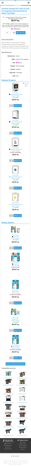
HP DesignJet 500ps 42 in (8, 394)
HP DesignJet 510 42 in (22, 402)
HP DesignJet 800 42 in (8, 418)
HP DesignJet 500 (8, 378)
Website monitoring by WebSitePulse (15, 464)
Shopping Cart (9, 445)
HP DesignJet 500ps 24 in (22, 385)
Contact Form (9, 448)
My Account (8, 443)
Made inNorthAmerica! (26, 85)
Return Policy (23, 442)
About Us (23, 449)
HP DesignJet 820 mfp (8, 435)
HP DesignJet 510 (22, 394)
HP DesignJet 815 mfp (22, 426)
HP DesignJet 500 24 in (22, 378)
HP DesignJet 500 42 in (8, 385)
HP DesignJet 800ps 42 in (8, 426)
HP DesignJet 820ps (22, 435)
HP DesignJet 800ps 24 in (22, 418)
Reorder (9, 447)
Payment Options (23, 445)
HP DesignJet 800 (8, 411)
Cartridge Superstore (14, 460)
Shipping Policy (22, 443)
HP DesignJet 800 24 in (22, 411)
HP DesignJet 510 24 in (8, 402)
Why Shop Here (22, 447)
